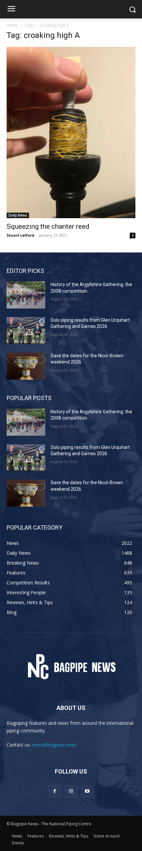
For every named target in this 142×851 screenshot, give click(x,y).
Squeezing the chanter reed (48, 226)
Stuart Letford (20, 235)
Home (12, 25)
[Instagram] (70, 791)
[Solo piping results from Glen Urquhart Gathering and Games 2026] (26, 330)
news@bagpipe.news (54, 745)
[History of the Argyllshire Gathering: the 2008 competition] (26, 294)
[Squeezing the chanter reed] (71, 132)
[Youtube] (87, 791)
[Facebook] (54, 791)
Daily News (18, 215)
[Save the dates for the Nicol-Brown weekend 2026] (26, 366)
